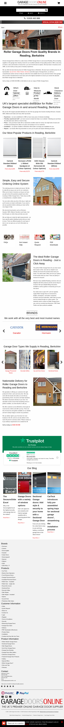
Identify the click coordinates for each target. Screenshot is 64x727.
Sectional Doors (39, 371)
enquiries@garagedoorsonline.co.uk (8, 680)
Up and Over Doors (25, 371)
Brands (32, 312)
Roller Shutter (20, 71)
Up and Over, (13, 71)
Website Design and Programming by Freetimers (49, 711)
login (21, 13)
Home (2, 27)
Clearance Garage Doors (38, 715)
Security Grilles (10, 371)
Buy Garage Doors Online (49, 715)
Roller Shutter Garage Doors (15, 715)
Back (60, 27)
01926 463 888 (33, 18)
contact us (42, 13)
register (31, 13)
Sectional (27, 71)
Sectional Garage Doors (27, 715)
